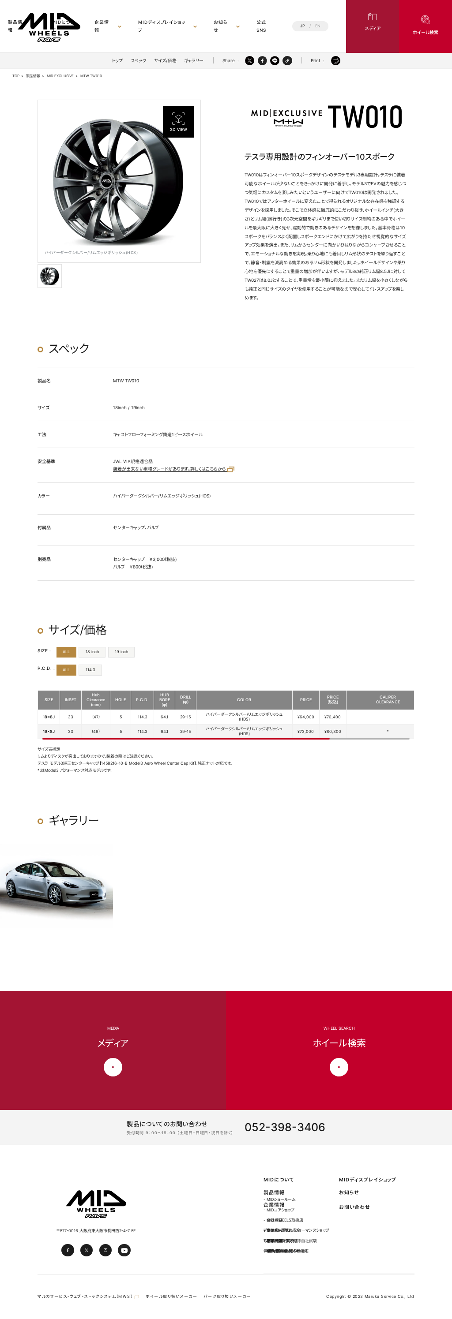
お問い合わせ (354, 1207)
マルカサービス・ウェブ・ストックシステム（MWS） (86, 1296)
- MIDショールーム (279, 1199)
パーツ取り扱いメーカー (227, 1296)
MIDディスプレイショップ (161, 25)
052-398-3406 (285, 1127)
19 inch (121, 652)
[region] (226, 715)
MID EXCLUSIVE (60, 76)
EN (317, 26)
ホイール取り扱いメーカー (172, 1296)
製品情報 (33, 76)
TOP (15, 76)
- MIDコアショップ (279, 1209)
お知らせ (221, 25)
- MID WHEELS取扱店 (283, 1220)
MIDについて (279, 1180)
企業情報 (101, 25)
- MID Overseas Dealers (286, 1250)
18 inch (92, 652)
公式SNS (261, 25)
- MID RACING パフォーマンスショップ (296, 1230)
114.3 (90, 670)
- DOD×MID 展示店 (281, 1240)
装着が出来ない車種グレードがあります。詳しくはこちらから (170, 468)
